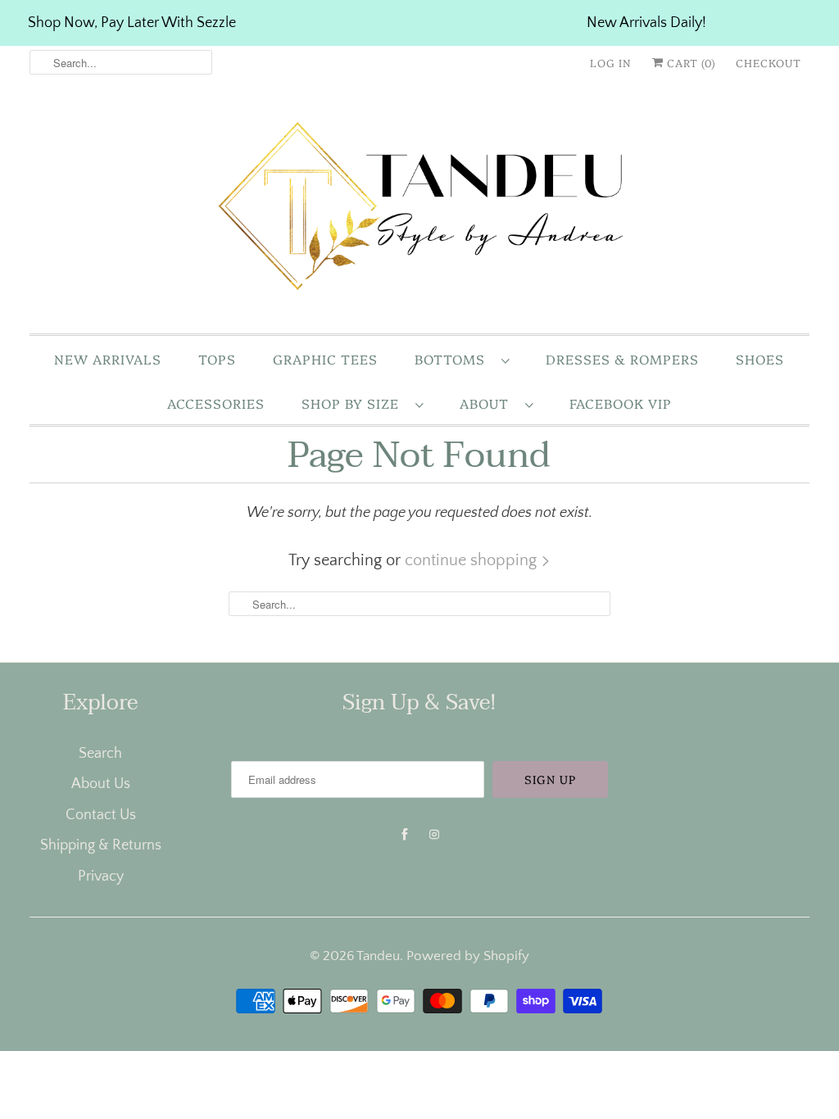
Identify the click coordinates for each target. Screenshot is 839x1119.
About (488, 403)
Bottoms (454, 359)
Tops (217, 359)
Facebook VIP (620, 403)
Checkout (768, 62)
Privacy (101, 876)
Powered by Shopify (467, 956)
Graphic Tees (325, 359)
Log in (611, 62)
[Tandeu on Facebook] (404, 834)
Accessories (216, 403)
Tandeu (378, 956)
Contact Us (101, 815)
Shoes (760, 359)
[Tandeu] (419, 210)
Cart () (689, 62)
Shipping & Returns (100, 845)
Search (100, 753)
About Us (100, 784)
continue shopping (473, 560)
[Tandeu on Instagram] (434, 834)
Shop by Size (354, 403)
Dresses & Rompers (622, 359)
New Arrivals (107, 359)
